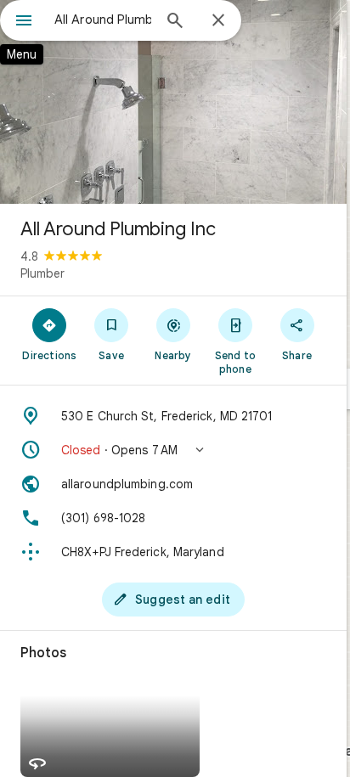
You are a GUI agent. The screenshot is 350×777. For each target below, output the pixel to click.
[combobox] (102, 19)
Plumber (42, 273)
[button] (173, 450)
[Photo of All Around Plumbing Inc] (173, 102)
